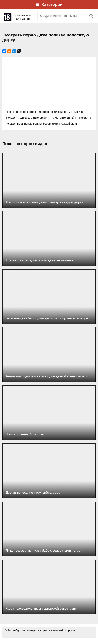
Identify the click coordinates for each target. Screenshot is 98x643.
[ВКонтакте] (4, 51)
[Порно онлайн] (18, 16)
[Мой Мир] (14, 51)
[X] (19, 51)
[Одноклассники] (9, 51)
